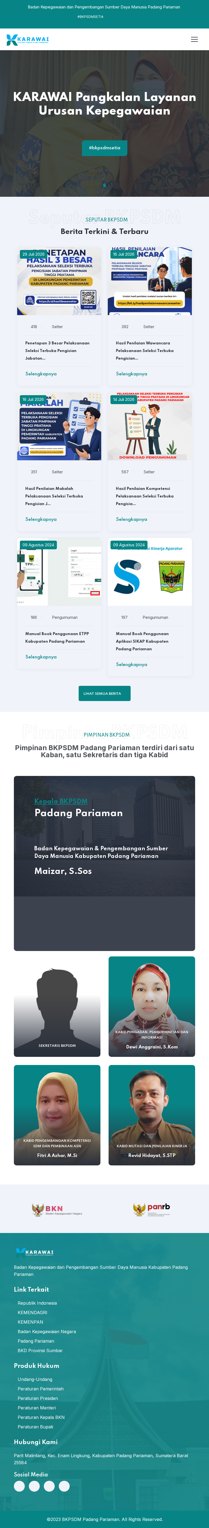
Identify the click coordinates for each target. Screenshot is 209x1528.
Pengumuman (65, 617)
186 (34, 617)
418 (34, 326)
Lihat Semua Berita (103, 694)
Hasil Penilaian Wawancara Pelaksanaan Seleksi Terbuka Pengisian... (145, 350)
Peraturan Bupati (35, 1426)
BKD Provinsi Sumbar (40, 1350)
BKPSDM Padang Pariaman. (91, 1519)
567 (125, 471)
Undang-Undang (35, 1379)
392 (124, 326)
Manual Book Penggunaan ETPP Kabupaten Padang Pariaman (57, 637)
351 (34, 471)
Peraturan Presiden (38, 1398)
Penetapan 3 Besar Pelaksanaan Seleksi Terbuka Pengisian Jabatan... (57, 350)
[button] (104, 185)
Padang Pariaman (36, 1341)
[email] (64, 1486)
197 (124, 617)
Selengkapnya (41, 374)
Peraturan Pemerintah (41, 1388)
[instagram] (49, 1486)
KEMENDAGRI (32, 1312)
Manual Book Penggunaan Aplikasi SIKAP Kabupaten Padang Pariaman (142, 641)
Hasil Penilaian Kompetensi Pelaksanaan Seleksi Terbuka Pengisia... (145, 496)
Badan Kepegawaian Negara (47, 1331)
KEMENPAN (30, 1322)
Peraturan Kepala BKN (41, 1417)
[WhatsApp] (19, 1486)
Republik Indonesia (37, 1303)
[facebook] (34, 1486)
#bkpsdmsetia (104, 148)
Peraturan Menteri (37, 1407)
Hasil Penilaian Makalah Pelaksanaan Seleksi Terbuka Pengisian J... (54, 496)
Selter (57, 326)
